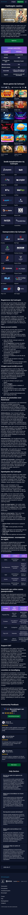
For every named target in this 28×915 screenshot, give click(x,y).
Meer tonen (14, 764)
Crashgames (16, 87)
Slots (23, 87)
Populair (3, 87)
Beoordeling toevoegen (14, 716)
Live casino (8, 87)
